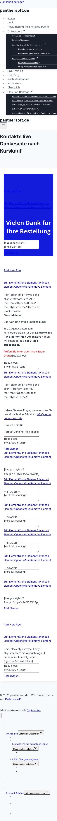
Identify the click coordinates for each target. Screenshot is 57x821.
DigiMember (34, 710)
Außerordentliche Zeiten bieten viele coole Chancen (34, 96)
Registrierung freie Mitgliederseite (28, 26)
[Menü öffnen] (3, 125)
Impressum (14, 83)
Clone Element (28, 203)
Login (11, 22)
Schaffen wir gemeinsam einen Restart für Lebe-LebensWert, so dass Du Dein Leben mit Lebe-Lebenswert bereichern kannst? (32, 105)
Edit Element (11, 203)
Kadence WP (13, 699)
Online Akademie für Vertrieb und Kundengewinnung (34, 113)
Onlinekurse (12, 733)
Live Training (15, 71)
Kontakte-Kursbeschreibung (30, 49)
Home (11, 18)
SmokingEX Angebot (20, 40)
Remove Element (40, 207)
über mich (14, 87)
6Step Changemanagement (26, 759)
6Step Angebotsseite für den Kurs (32, 67)
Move (27, 207)
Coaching (13, 75)
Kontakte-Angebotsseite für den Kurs (34, 53)
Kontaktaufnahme (18, 79)
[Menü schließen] (1, 715)
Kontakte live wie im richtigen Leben (30, 744)
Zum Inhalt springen (12, 1)
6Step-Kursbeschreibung (29, 62)
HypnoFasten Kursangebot (23, 36)
